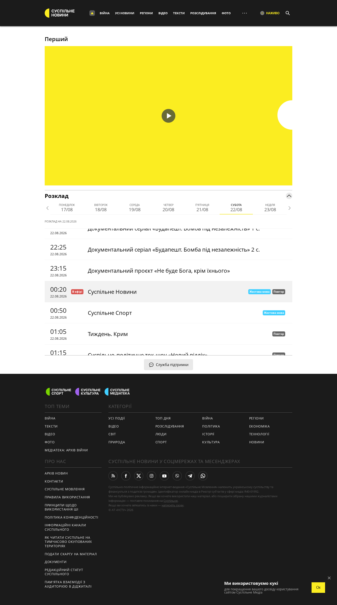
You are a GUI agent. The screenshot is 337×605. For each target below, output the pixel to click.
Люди (161, 434)
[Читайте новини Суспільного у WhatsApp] (202, 475)
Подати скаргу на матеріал (71, 554)
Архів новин (56, 473)
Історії (208, 434)
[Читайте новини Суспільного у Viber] (177, 475)
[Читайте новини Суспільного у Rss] (113, 475)
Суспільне (170, 501)
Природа (116, 442)
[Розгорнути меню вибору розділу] (92, 13)
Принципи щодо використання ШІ (61, 507)
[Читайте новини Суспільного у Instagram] (151, 475)
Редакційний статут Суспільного (64, 572)
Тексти (179, 13)
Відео (163, 13)
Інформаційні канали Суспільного (65, 527)
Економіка (259, 426)
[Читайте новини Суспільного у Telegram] (190, 475)
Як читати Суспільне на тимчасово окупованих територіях (68, 541)
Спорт (161, 442)
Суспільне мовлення (65, 489)
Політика (211, 426)
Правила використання (67, 497)
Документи (55, 562)
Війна (105, 13)
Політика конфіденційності (71, 517)
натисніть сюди (172, 505)
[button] (168, 116)
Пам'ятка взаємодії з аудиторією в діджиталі (68, 584)
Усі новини (124, 13)
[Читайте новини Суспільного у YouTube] (164, 475)
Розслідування (203, 13)
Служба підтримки (172, 364)
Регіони (146, 13)
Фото (226, 13)
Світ (112, 434)
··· (244, 13)
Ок (318, 587)
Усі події (116, 418)
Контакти (54, 481)
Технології (259, 434)
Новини (256, 442)
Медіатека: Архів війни (66, 450)
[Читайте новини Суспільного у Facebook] (125, 475)
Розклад (57, 196)
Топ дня (163, 418)
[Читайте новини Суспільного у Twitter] (138, 475)
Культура (211, 442)
